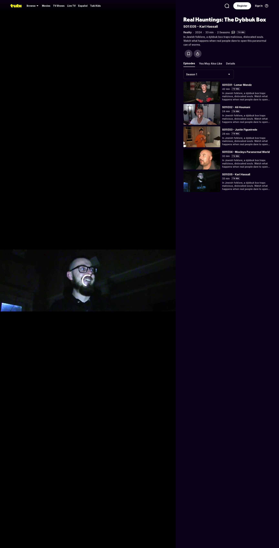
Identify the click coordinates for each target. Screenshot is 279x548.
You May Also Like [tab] (210, 63)
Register (242, 5)
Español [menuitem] (83, 5)
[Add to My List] (188, 54)
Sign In (259, 5)
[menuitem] (33, 6)
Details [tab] (230, 63)
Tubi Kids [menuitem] (95, 5)
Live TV (71, 5)
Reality (187, 32)
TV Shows (59, 5)
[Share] (198, 54)
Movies (46, 5)
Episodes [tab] (189, 63)
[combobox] (209, 74)
